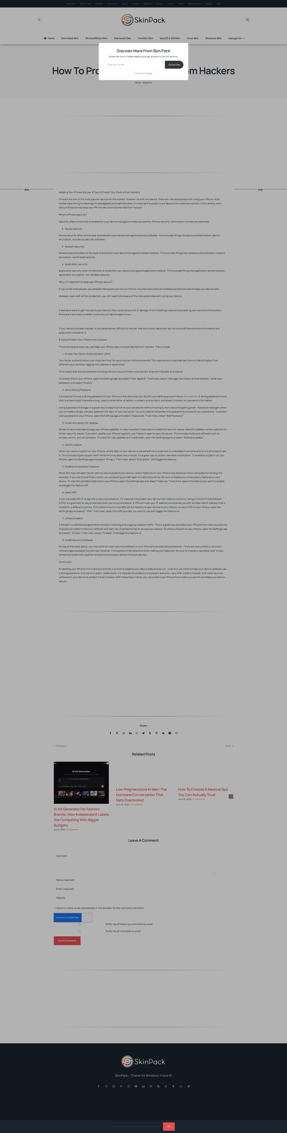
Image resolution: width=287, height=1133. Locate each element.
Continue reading (143, 73)
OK (168, 1126)
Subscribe (174, 64)
